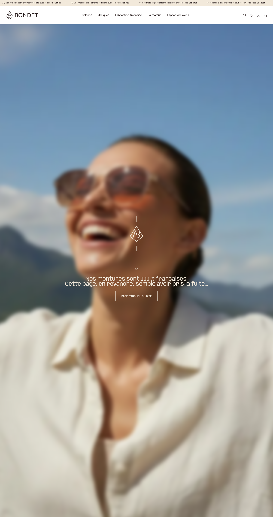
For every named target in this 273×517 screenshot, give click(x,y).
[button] (87, 15)
